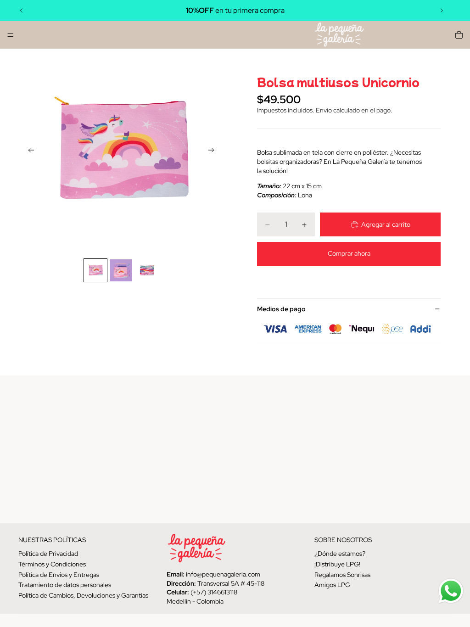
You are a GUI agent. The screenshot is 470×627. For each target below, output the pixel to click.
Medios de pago (281, 309)
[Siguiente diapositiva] (441, 10)
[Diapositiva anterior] (21, 10)
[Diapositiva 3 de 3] (147, 270)
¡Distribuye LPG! (337, 564)
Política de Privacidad (48, 553)
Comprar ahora (349, 253)
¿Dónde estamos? (339, 553)
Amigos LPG (332, 585)
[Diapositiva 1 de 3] (95, 270)
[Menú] (10, 34)
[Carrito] (459, 35)
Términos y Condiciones (52, 564)
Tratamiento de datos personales (64, 585)
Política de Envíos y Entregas (58, 574)
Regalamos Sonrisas (342, 574)
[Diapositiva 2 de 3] (121, 270)
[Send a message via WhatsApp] (450, 591)
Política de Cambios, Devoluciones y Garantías (83, 595)
